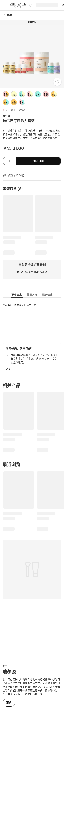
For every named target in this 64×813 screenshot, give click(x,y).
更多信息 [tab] (16, 294)
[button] (6, 94)
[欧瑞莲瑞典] (17, 5)
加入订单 (38, 161)
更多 (8, 368)
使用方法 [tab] (32, 294)
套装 (9, 15)
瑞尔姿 (6, 115)
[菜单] (5, 5)
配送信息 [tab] (47, 294)
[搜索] (31, 5)
